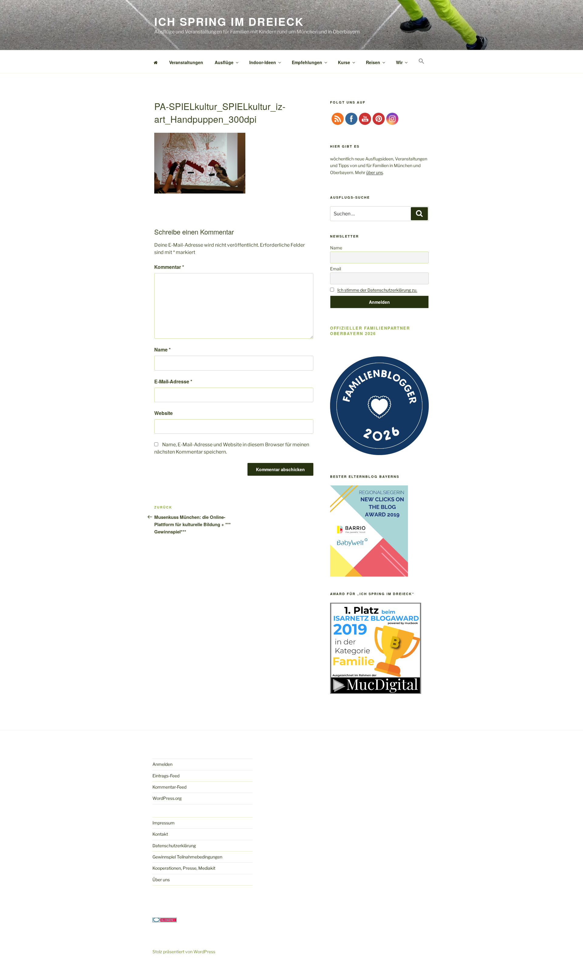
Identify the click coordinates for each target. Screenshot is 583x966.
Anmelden (162, 764)
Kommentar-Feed (169, 787)
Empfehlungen (307, 62)
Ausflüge (224, 62)
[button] (421, 61)
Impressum (163, 822)
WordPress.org (167, 798)
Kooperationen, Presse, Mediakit (183, 868)
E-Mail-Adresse (173, 381)
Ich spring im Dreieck (229, 21)
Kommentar (169, 266)
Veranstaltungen (186, 62)
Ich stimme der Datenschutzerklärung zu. (377, 290)
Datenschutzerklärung (174, 845)
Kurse (344, 62)
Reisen (373, 62)
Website (163, 412)
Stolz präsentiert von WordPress (183, 951)
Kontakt (160, 834)
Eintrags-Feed (165, 775)
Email (335, 268)
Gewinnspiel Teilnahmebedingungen (187, 856)
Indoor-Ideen (262, 62)
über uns (374, 172)
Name (162, 349)
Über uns (161, 879)
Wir (399, 62)
